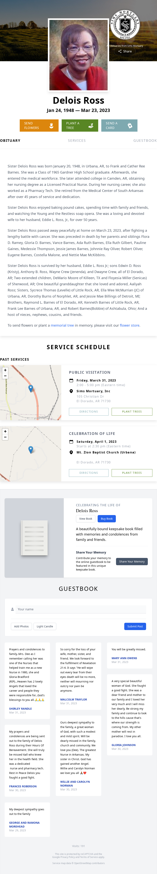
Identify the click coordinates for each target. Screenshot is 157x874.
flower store (129, 325)
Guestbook (145, 140)
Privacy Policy (68, 857)
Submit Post (135, 626)
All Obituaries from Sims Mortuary (125, 45)
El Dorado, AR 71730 (94, 462)
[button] (30, 389)
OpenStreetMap (82, 863)
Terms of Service (89, 857)
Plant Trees (132, 411)
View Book (85, 518)
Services (77, 140)
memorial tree (62, 325)
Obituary (10, 140)
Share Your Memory (132, 561)
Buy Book (107, 518)
